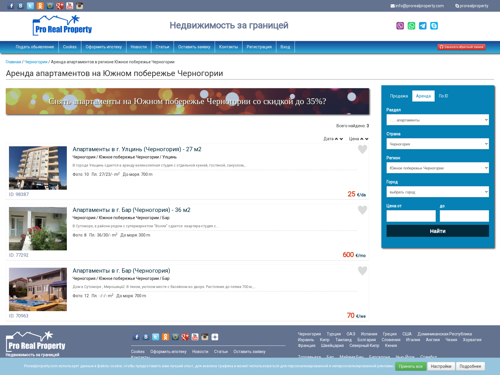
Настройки (441, 366)
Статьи (162, 47)
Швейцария (332, 345)
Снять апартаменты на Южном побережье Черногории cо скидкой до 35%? (187, 101)
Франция (306, 345)
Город (392, 182)
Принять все (411, 366)
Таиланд (343, 339)
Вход (285, 47)
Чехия (451, 339)
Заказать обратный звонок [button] (464, 47)
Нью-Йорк (405, 357)
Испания (369, 334)
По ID (443, 96)
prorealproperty (474, 5)
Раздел (394, 110)
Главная (13, 62)
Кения (391, 345)
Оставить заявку (194, 47)
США (407, 334)
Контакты (228, 47)
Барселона (379, 357)
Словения (391, 339)
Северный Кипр (364, 345)
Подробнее (470, 366)
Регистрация (259, 47)
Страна (393, 134)
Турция (334, 334)
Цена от (394, 206)
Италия (413, 339)
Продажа (399, 96)
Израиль (306, 339)
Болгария (367, 339)
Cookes (70, 47)
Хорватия (472, 339)
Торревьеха (309, 357)
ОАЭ (351, 334)
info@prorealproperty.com (420, 5)
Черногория (36, 62)
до (442, 206)
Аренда (423, 96)
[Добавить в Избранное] (362, 149)
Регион (393, 158)
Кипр (325, 339)
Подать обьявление (35, 47)
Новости (139, 47)
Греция (390, 334)
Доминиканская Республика (445, 334)
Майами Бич (351, 357)
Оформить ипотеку (104, 47)
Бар (330, 357)
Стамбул (428, 357)
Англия (433, 339)
